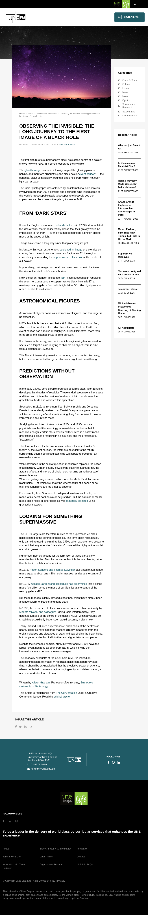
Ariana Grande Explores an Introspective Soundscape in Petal (126, 208)
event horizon (87, 173)
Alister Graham (41, 682)
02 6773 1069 (38, 764)
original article (62, 696)
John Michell (62, 225)
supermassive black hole (68, 257)
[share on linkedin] (25, 727)
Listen (125, 88)
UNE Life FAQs (85, 864)
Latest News (46, 856)
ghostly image (33, 170)
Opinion (126, 100)
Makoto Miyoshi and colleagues (37, 611)
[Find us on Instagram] (113, 762)
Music (125, 92)
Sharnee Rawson (67, 144)
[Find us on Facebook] (108, 762)
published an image (71, 249)
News (125, 96)
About (6, 848)
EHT (64, 277)
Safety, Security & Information (55, 848)
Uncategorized (129, 115)
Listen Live (131, 17)
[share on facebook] (16, 727)
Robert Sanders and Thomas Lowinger (52, 569)
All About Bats (126, 327)
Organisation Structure (51, 864)
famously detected (77, 500)
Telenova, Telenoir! (129, 289)
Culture (126, 84)
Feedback (82, 848)
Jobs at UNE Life (12, 856)
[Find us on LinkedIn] (118, 762)
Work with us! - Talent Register (14, 866)
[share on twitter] (21, 727)
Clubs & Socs (129, 80)
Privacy (61, 880)
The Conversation (66, 692)
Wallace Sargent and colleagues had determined (59, 583)
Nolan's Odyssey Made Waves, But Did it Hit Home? (127, 184)
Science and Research (128, 106)
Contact (81, 856)
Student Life (128, 111)
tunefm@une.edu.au (42, 768)
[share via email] (30, 727)
